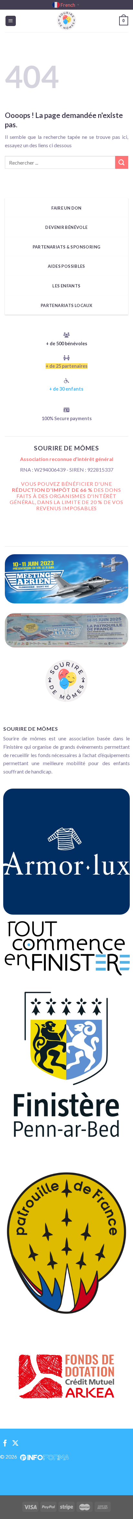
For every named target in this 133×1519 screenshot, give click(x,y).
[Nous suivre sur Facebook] (5, 1443)
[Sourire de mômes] (66, 21)
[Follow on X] (15, 1443)
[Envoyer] (121, 162)
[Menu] (10, 21)
